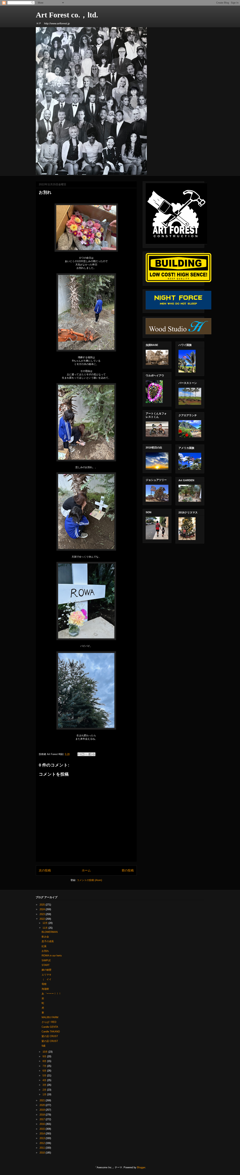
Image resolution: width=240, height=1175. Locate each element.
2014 (43, 1133)
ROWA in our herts (52, 955)
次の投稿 (45, 870)
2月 (45, 1089)
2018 (43, 1114)
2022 (43, 918)
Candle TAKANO (51, 1031)
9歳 (43, 1045)
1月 (45, 1094)
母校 (44, 984)
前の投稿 (128, 870)
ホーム (86, 870)
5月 (45, 1075)
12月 (45, 923)
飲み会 (45, 936)
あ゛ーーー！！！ (51, 993)
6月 (45, 1070)
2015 (43, 1128)
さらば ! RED (49, 1022)
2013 (43, 1138)
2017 (43, 1119)
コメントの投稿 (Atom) (89, 880)
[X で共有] (86, 754)
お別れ (45, 950)
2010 (43, 1152)
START (46, 965)
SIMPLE (46, 960)
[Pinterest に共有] (93, 754)
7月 (45, 1066)
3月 (45, 1084)
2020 (43, 1105)
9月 (45, 1056)
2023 (43, 914)
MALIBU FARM (50, 1017)
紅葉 (44, 946)
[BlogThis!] (83, 754)
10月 (45, 1051)
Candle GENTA (50, 1026)
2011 (43, 1147)
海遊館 (45, 988)
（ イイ (46, 979)
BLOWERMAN (50, 932)
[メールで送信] (79, 754)
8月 (45, 1061)
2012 (43, 1143)
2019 (43, 1109)
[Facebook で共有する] (90, 754)
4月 (45, 1080)
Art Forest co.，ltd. (67, 15)
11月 (45, 927)
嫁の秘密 (46, 969)
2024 (43, 909)
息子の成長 (48, 941)
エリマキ (46, 974)
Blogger (141, 1167)
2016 (43, 1124)
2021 (43, 1100)
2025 (43, 904)
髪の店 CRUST (50, 1036)
